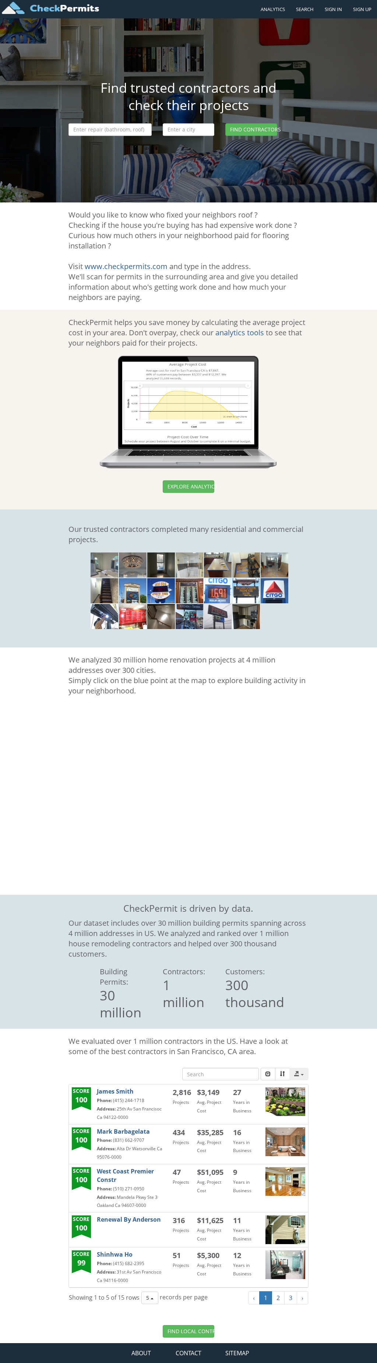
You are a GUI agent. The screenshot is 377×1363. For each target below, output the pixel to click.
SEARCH (305, 9)
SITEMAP (237, 1353)
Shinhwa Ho (115, 1254)
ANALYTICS (273, 9)
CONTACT (188, 1353)
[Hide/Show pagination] (268, 1074)
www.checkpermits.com (126, 266)
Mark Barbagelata (123, 1131)
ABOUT (141, 1353)
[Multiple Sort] (282, 1074)
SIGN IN (333, 9)
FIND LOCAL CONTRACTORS (191, 1331)
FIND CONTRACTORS (253, 129)
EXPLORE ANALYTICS (191, 486)
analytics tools (239, 333)
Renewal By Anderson (129, 1219)
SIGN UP (362, 9)
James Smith (115, 1091)
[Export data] (299, 1074)
